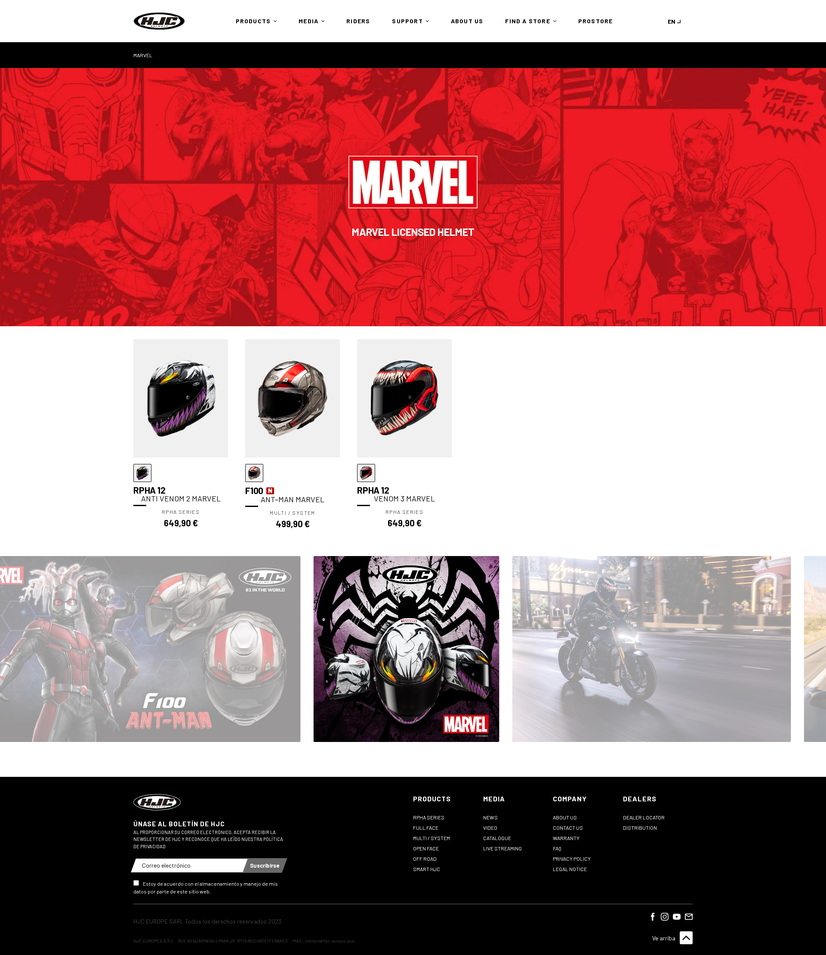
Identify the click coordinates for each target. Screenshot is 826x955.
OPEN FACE (426, 848)
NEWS (490, 817)
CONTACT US (568, 828)
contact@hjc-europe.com (330, 940)
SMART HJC (426, 869)
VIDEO (490, 828)
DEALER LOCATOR (644, 817)
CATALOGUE (497, 838)
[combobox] (676, 21)
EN (671, 21)
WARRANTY (566, 838)
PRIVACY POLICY (572, 859)
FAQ (557, 848)
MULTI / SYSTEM (431, 838)
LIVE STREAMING (502, 848)
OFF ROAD (425, 859)
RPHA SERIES (428, 817)
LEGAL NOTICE (570, 869)
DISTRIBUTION (640, 828)
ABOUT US (565, 817)
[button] (254, 21)
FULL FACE (425, 828)
